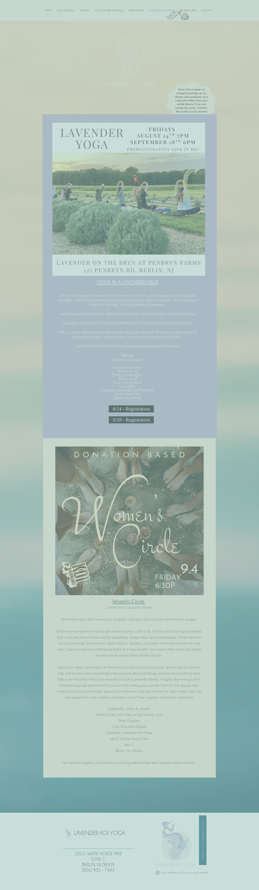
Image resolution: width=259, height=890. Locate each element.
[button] (253, 5)
